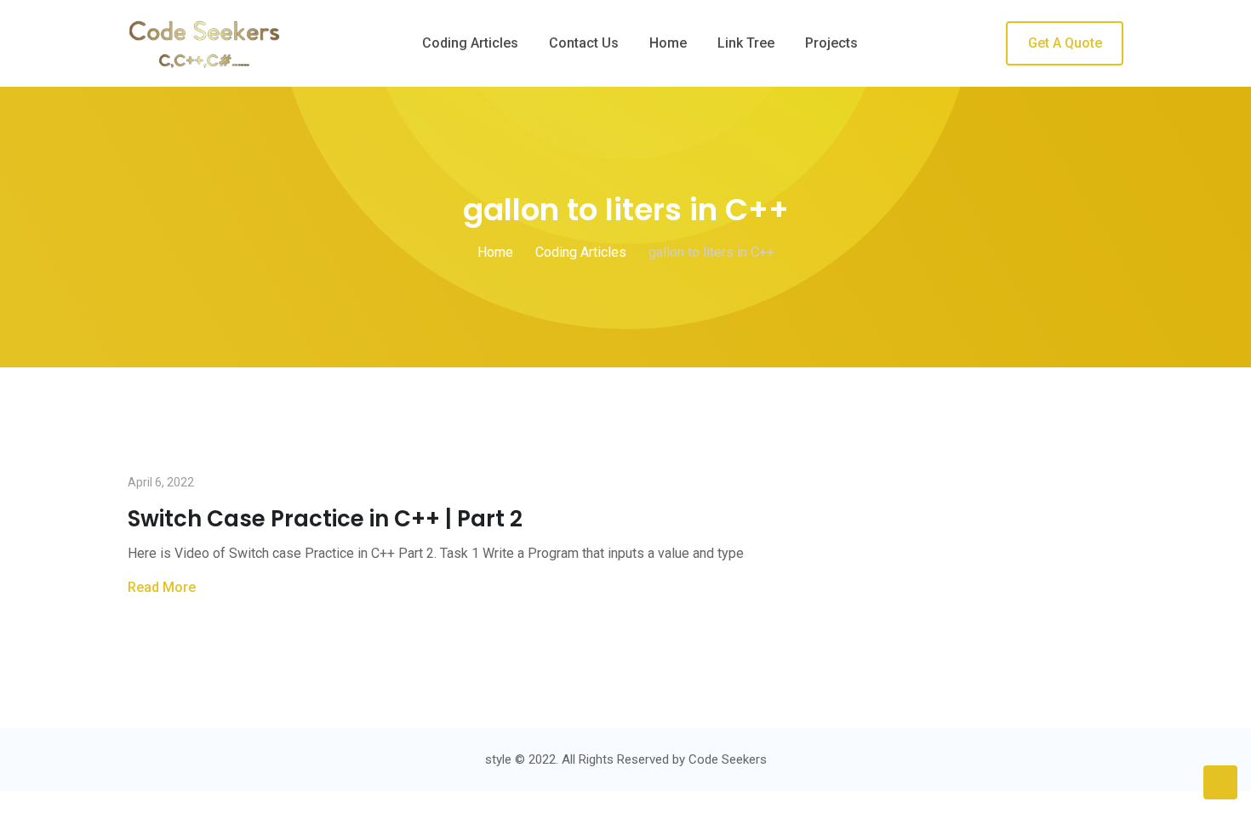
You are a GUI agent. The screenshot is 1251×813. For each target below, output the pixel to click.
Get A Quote (1065, 43)
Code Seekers (727, 759)
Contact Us (584, 43)
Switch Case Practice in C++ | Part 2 (325, 518)
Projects (831, 43)
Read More (162, 587)
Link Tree (745, 43)
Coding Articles (470, 43)
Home (668, 43)
